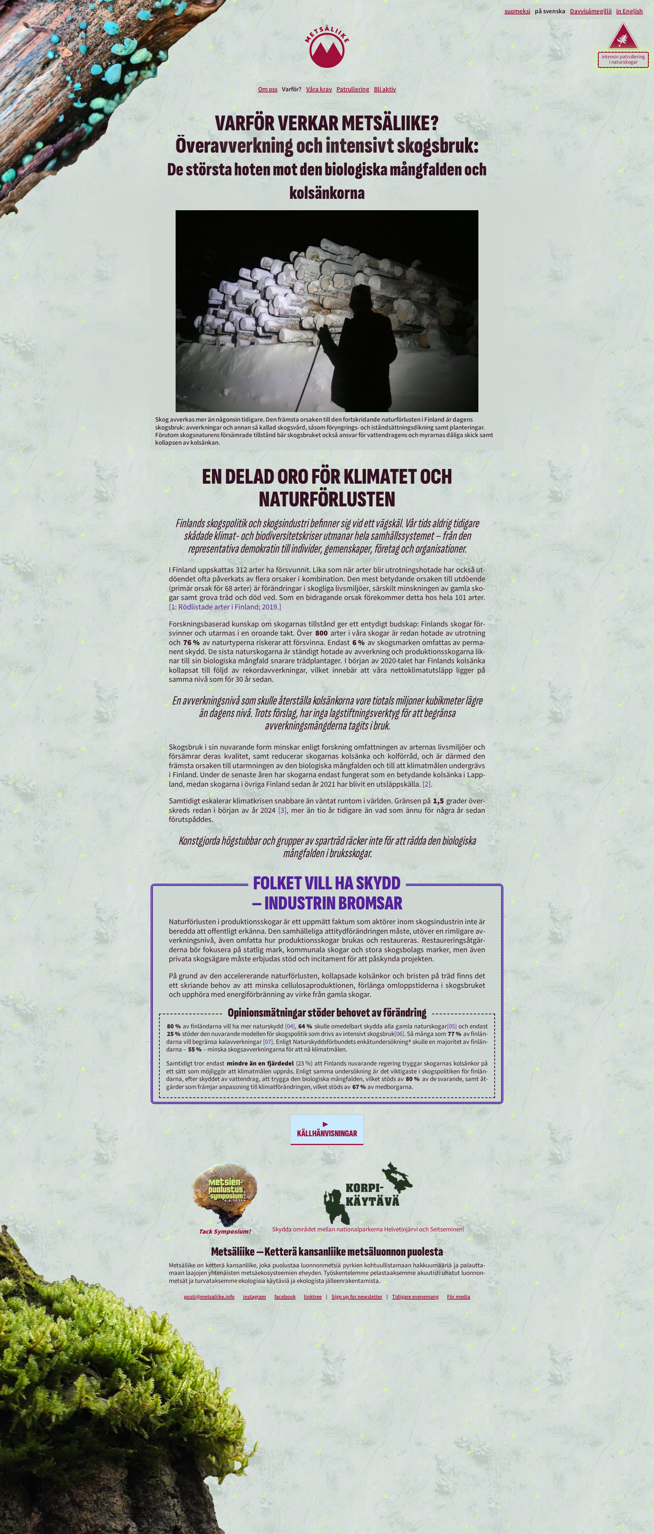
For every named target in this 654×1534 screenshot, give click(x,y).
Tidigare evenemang (415, 1296)
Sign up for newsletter (357, 1296)
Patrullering (352, 89)
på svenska (550, 11)
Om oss (267, 89)
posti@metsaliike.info (209, 1296)
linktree (313, 1296)
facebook (285, 1296)
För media (458, 1296)
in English (629, 11)
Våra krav (319, 89)
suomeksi (517, 11)
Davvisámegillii (591, 11)
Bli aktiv (385, 89)
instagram (254, 1296)
